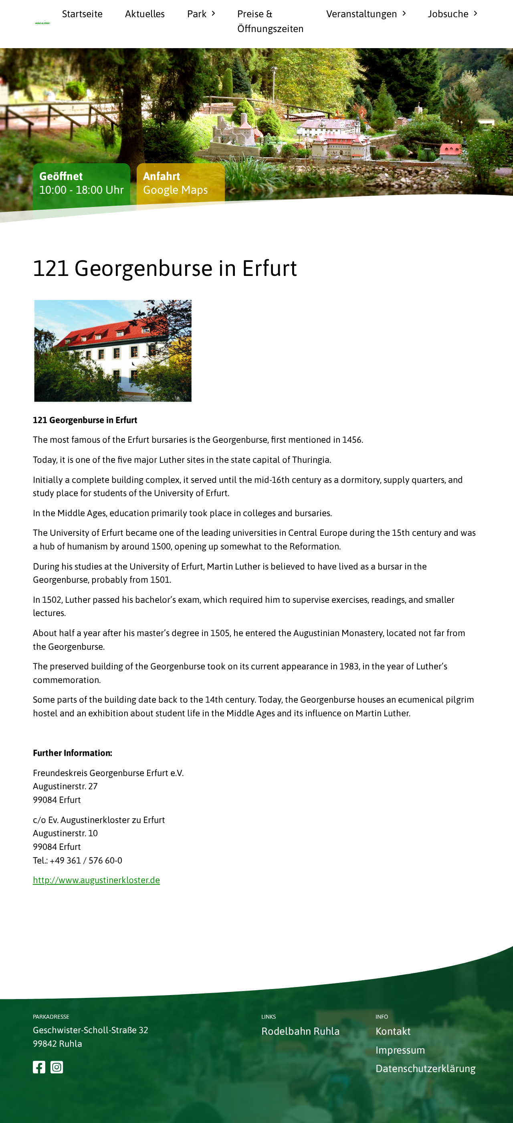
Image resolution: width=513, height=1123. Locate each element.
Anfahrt (161, 176)
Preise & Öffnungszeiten (270, 21)
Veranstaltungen (361, 13)
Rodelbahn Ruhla (300, 1031)
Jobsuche (448, 13)
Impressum (400, 1050)
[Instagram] (56, 1067)
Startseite (82, 13)
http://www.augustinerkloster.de (96, 880)
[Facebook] (39, 1067)
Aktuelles (145, 13)
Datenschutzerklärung (426, 1068)
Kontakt (393, 1031)
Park (197, 13)
